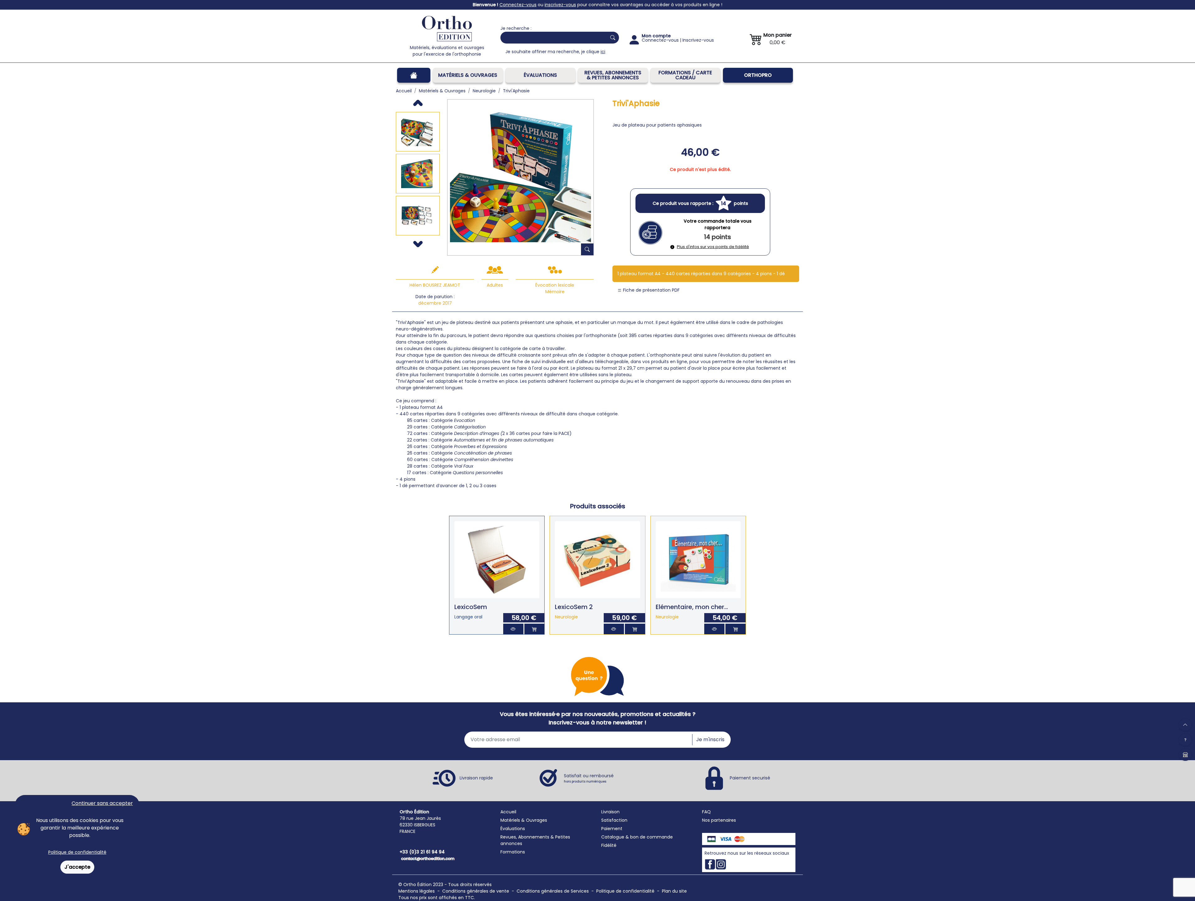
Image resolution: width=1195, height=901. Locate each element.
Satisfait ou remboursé (589, 778)
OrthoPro (758, 75)
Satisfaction (614, 820)
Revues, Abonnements (524, 837)
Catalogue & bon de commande (637, 837)
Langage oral (468, 617)
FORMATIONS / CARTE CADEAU (685, 75)
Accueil (508, 812)
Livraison (610, 812)
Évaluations (540, 75)
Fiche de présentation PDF (651, 290)
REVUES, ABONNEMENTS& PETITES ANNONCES (612, 75)
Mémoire (555, 292)
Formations (512, 852)
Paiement (611, 828)
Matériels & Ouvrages (467, 75)
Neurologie (566, 617)
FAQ (706, 812)
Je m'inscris (710, 739)
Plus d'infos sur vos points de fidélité (713, 246)
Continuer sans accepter (102, 803)
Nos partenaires (719, 820)
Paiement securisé (750, 777)
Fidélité (608, 845)
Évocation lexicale (554, 285)
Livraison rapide (476, 777)
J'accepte (77, 867)
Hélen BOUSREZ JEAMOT (435, 285)
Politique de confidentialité (77, 852)
